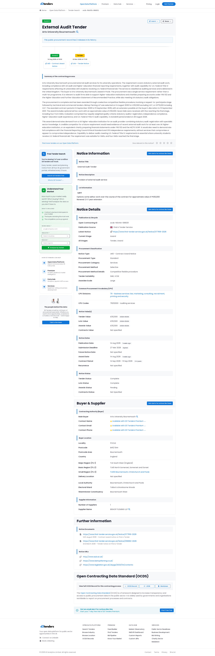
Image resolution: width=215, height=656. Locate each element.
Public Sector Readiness (161, 629)
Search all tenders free (55, 176)
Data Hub (117, 4)
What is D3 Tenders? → (55, 180)
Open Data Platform (88, 4)
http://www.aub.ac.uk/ (93, 556)
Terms (156, 652)
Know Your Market (115, 638)
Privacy (164, 652)
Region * (45, 240)
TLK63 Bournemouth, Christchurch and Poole (129, 472)
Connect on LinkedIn (50, 638)
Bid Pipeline (112, 635)
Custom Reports (135, 635)
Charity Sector (157, 638)
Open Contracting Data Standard (95, 593)
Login (157, 4)
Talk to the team (56, 322)
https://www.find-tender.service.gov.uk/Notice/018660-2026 (110, 541)
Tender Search (74, 10)
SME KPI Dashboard (136, 632)
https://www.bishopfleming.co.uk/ (98, 561)
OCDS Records (88, 638)
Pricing (149, 4)
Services (129, 4)
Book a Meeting (48, 641)
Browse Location (88, 635)
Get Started (168, 4)
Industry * (46, 233)
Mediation (155, 642)
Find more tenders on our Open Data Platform (60, 143)
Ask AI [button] (153, 21)
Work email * (47, 226)
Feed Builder (112, 629)
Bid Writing (156, 635)
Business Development (161, 632)
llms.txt (173, 652)
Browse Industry (88, 632)
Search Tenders (88, 629)
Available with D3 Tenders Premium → (129, 421)
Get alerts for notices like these (159, 153)
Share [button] (167, 21)
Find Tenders (113, 632)
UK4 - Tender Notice (81, 63)
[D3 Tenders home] (46, 4)
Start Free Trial (166, 610)
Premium (105, 4)
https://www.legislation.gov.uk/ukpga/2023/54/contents (108, 565)
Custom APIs (134, 638)
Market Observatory (136, 629)
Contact (148, 652)
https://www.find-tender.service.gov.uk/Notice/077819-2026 (139, 231)
